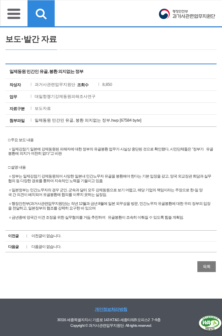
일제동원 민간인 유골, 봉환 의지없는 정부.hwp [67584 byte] (88, 120)
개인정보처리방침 (111, 309)
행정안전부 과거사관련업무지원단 (187, 14)
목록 (206, 266)
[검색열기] (41, 13)
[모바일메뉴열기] (14, 13)
